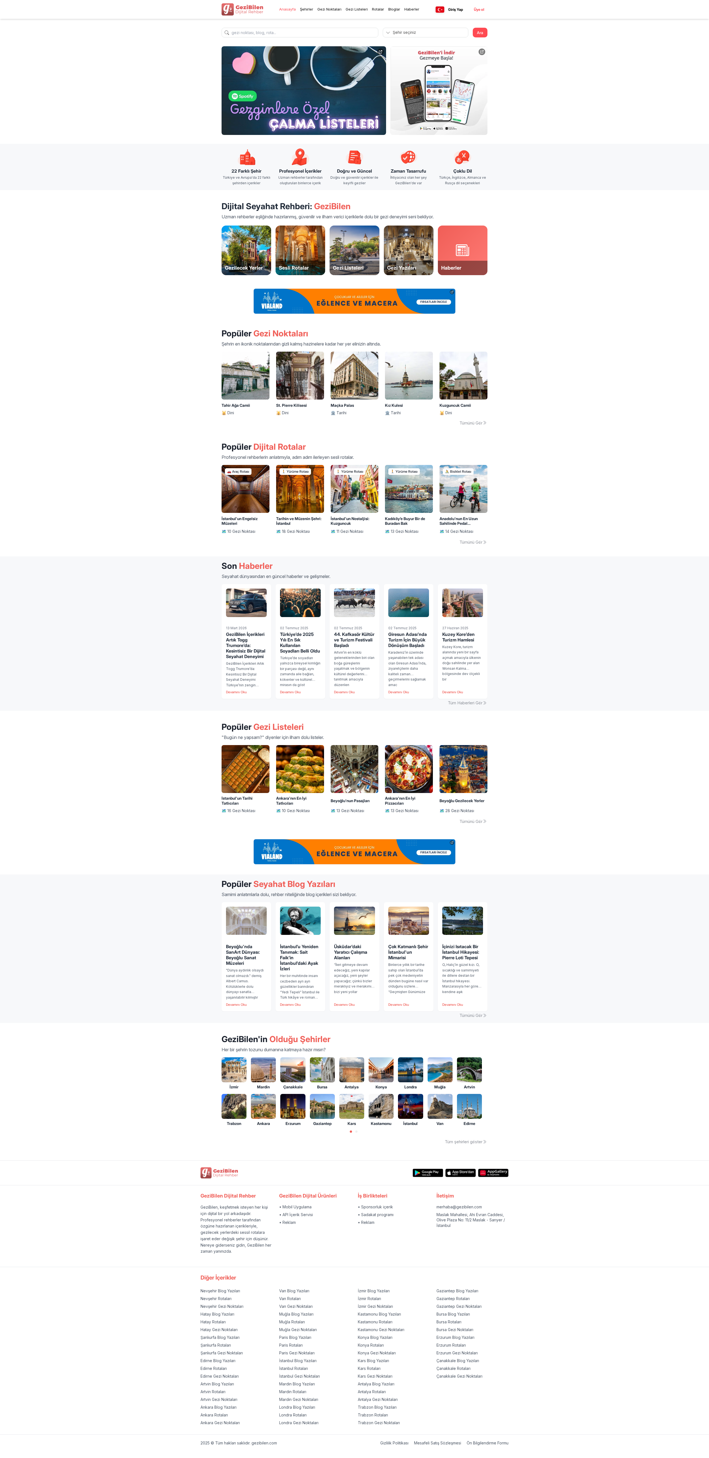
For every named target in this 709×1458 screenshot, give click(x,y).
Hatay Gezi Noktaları (219, 1329)
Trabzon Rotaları (373, 1415)
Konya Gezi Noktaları (377, 1352)
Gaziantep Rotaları (453, 1298)
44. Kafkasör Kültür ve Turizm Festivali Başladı (354, 639)
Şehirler (306, 9)
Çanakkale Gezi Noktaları (459, 1376)
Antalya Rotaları (372, 1391)
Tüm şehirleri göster (463, 1141)
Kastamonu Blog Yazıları (379, 1314)
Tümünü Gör (470, 423)
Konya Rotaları (371, 1345)
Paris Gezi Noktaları (297, 1352)
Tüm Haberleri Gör (465, 702)
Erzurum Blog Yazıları (455, 1337)
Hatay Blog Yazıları (217, 1314)
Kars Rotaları (369, 1368)
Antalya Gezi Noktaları (378, 1399)
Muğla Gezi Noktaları (298, 1329)
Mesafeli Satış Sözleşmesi (437, 1443)
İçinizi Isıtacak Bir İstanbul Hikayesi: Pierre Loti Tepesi (460, 952)
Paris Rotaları (291, 1345)
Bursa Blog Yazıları (453, 1314)
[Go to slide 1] (351, 1131)
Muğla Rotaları (292, 1321)
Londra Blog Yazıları (297, 1407)
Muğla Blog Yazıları (296, 1314)
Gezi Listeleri (357, 9)
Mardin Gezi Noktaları (298, 1399)
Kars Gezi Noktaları (375, 1376)
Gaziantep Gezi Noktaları (459, 1306)
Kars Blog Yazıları (373, 1360)
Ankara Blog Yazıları (219, 1407)
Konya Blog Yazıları (375, 1337)
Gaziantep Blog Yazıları (457, 1290)
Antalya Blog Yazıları (376, 1384)
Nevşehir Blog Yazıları (220, 1290)
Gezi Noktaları (329, 9)
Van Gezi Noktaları (296, 1306)
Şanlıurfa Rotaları (216, 1345)
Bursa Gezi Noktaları (454, 1329)
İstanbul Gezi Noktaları (299, 1376)
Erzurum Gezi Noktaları (457, 1352)
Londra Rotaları (293, 1415)
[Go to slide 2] (356, 1131)
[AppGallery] (493, 1173)
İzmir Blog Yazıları (374, 1290)
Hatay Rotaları (213, 1321)
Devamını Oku (236, 692)
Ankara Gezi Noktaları (220, 1422)
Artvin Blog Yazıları (217, 1384)
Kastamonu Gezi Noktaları (381, 1329)
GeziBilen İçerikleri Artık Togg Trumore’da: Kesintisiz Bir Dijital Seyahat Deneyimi (245, 645)
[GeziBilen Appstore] (460, 1173)
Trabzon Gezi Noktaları (379, 1422)
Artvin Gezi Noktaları (219, 1399)
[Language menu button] (440, 9)
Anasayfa (287, 9)
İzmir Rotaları (369, 1298)
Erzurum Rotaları (451, 1345)
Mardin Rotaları (292, 1391)
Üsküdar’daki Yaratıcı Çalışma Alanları (350, 952)
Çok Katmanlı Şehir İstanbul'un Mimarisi (408, 952)
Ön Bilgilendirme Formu (487, 1443)
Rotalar (378, 9)
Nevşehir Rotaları (216, 1298)
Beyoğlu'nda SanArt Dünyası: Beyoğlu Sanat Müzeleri (243, 955)
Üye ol (479, 9)
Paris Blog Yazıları (295, 1337)
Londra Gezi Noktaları (298, 1422)
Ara (480, 32)
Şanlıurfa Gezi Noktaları (222, 1352)
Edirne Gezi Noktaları (220, 1376)
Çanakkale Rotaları (453, 1368)
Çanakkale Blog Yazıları (457, 1360)
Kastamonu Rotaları (375, 1321)
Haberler (411, 9)
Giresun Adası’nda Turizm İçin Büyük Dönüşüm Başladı (407, 639)
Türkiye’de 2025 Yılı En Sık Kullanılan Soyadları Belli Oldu (300, 642)
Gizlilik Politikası (394, 1443)
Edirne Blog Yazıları (218, 1360)
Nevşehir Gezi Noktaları (222, 1306)
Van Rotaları (290, 1298)
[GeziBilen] (242, 9)
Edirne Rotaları (214, 1368)
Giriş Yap (455, 9)
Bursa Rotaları (448, 1321)
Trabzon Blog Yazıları (377, 1407)
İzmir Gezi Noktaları (375, 1306)
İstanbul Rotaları (293, 1368)
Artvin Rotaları (213, 1391)
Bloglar (394, 9)
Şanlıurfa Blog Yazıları (220, 1337)
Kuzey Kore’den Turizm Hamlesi (458, 637)
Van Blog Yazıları (294, 1290)
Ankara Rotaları (214, 1415)
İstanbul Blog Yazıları (298, 1360)
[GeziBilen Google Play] (428, 1173)
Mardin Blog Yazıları (297, 1384)
